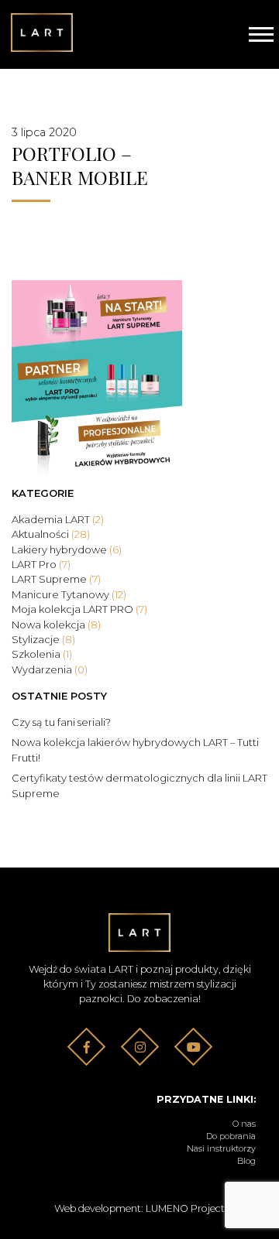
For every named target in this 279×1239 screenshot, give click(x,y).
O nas (244, 1124)
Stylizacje (43, 639)
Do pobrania (231, 1136)
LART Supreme (56, 579)
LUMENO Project (185, 1208)
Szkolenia (42, 654)
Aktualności (51, 534)
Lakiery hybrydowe (67, 549)
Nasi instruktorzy (221, 1149)
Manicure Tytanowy (69, 594)
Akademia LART (58, 519)
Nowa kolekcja (56, 624)
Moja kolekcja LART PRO (79, 609)
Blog (246, 1161)
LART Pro (41, 564)
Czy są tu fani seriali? (61, 722)
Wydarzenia (50, 669)
